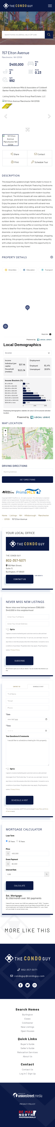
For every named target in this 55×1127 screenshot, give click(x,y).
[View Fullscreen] (5, 440)
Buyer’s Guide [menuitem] (27, 1044)
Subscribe (19, 660)
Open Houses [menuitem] (27, 1031)
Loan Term (10, 836)
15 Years (22, 841)
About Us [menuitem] (27, 1056)
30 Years (11, 841)
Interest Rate (11, 870)
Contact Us (20, 579)
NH (20, 515)
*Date (8, 714)
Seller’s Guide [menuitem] (27, 1048)
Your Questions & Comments (17, 736)
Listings (13, 515)
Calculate (19, 885)
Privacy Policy (15, 650)
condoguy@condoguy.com (29, 975)
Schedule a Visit (38, 686)
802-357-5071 (16, 560)
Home (4, 515)
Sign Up (32, 1073)
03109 (6, 519)
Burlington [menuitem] (27, 1014)
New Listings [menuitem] (27, 1026)
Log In (22, 1073)
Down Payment (12, 859)
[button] (49, 35)
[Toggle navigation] (50, 6)
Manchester (43, 515)
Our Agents (39, 575)
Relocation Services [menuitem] (27, 1052)
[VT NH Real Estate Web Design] (27, 1095)
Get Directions (27, 479)
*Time (8, 726)
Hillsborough (30, 515)
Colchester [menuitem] (27, 1022)
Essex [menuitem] (27, 1018)
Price (8, 849)
